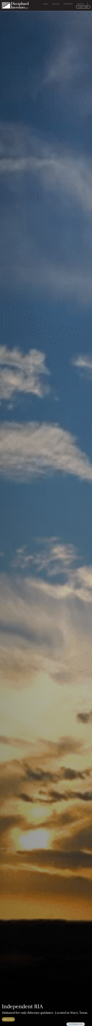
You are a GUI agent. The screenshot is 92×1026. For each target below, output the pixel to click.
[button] (45, 3)
